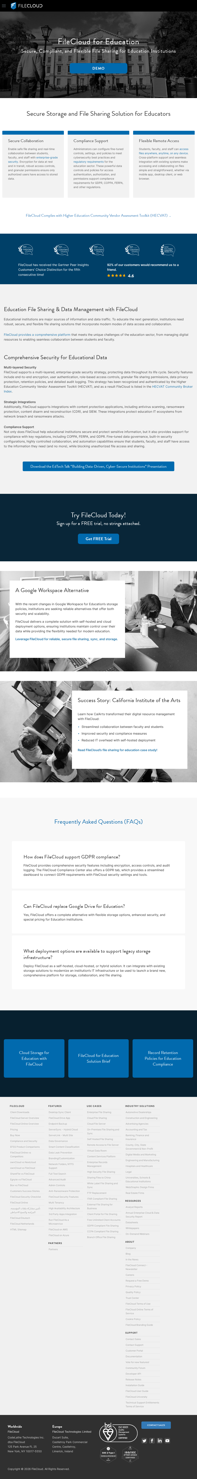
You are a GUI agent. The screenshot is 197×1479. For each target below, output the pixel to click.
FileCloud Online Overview (24, 1123)
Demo (98, 68)
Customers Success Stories (25, 1191)
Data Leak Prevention (60, 1152)
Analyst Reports (134, 1207)
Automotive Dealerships (138, 1112)
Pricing (14, 1129)
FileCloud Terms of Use (138, 1303)
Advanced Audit (57, 1179)
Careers (130, 1274)
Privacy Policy (133, 1286)
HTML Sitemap (18, 1229)
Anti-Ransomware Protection (64, 1191)
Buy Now (15, 1135)
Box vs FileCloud (19, 1185)
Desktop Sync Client (60, 1112)
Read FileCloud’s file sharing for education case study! (117, 750)
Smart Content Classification (64, 1146)
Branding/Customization (62, 1158)
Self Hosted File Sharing (100, 1139)
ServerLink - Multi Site (61, 1135)
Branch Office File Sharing (101, 1237)
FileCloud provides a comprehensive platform (37, 335)
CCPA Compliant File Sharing (102, 1231)
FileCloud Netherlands (22, 1223)
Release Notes (133, 1379)
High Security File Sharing (101, 1171)
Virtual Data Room (97, 1150)
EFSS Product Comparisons (25, 1146)
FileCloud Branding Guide (139, 1324)
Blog (128, 1253)
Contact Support (134, 1344)
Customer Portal (134, 1350)
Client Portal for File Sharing (102, 1214)
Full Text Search (57, 1173)
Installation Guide (135, 1385)
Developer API (133, 1373)
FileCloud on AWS (58, 1229)
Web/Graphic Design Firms (140, 1187)
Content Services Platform (101, 1156)
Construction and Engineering (141, 1118)
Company (131, 1248)
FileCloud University (136, 1396)
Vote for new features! (137, 1362)
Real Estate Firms (135, 1193)
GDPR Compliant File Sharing (103, 1225)
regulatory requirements (88, 161)
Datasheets (132, 1222)
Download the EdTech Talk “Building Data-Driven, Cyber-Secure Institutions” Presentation (98, 466)
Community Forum (135, 1368)
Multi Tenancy (56, 1202)
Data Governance (58, 1141)
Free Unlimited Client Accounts (103, 1219)
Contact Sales (133, 1339)
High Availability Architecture (64, 1208)
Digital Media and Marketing (141, 1154)
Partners (53, 1249)
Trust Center (132, 1298)
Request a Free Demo (137, 1280)
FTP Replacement (96, 1193)
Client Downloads (19, 1112)
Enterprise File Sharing (99, 1112)
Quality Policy (133, 1292)
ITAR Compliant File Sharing (102, 1198)
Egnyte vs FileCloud (21, 1179)
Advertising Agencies (137, 1123)
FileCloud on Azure (59, 1235)
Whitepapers (132, 1228)
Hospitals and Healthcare (139, 1166)
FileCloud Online (19, 1202)
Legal (129, 1171)
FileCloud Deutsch (20, 1218)
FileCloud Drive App (59, 1118)
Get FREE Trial (98, 539)
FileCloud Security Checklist (25, 1196)
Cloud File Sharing (97, 1118)
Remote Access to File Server (103, 1144)
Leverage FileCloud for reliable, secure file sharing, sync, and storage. (66, 639)
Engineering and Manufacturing (142, 1160)
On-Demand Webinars (137, 1233)
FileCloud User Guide (137, 1391)
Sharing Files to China (99, 1177)
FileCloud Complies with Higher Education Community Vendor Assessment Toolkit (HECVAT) (97, 215)
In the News (132, 1259)
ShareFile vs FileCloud (22, 1173)
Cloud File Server (96, 1123)
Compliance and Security (23, 1141)
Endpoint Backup (58, 1123)
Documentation (134, 1356)
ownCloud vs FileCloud (22, 1168)
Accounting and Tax (136, 1129)
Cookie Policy (133, 1319)
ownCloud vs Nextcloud (23, 1162)
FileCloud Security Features (63, 1196)
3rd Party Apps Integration (63, 1214)
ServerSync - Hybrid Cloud (63, 1129)
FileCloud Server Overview (24, 1118)
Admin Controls (57, 1185)
